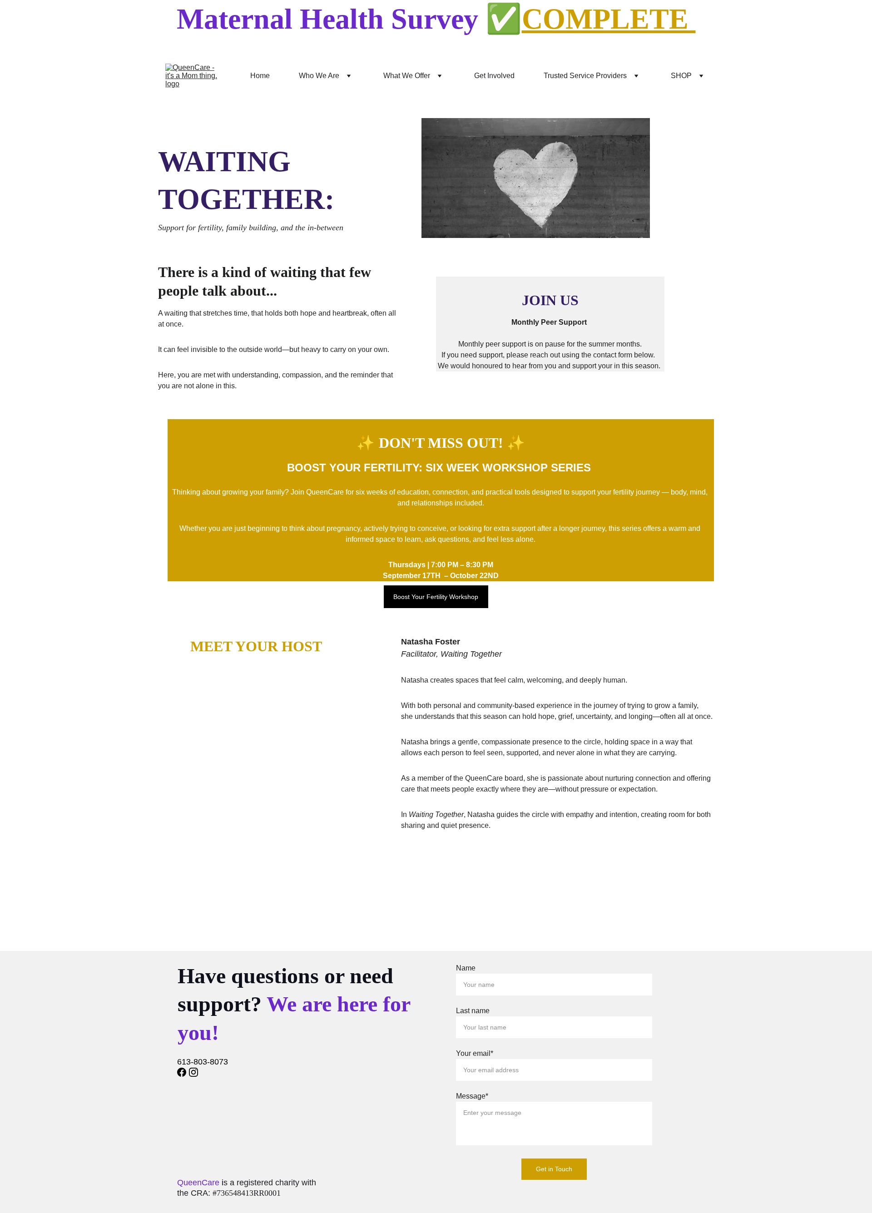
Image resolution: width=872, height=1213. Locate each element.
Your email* (474, 1053)
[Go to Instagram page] (193, 1072)
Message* (472, 1096)
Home (260, 75)
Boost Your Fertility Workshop (435, 596)
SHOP (681, 75)
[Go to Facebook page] (181, 1072)
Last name (473, 1011)
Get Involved (494, 75)
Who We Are (319, 75)
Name (466, 968)
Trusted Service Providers (585, 75)
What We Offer (406, 75)
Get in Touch (554, 1169)
